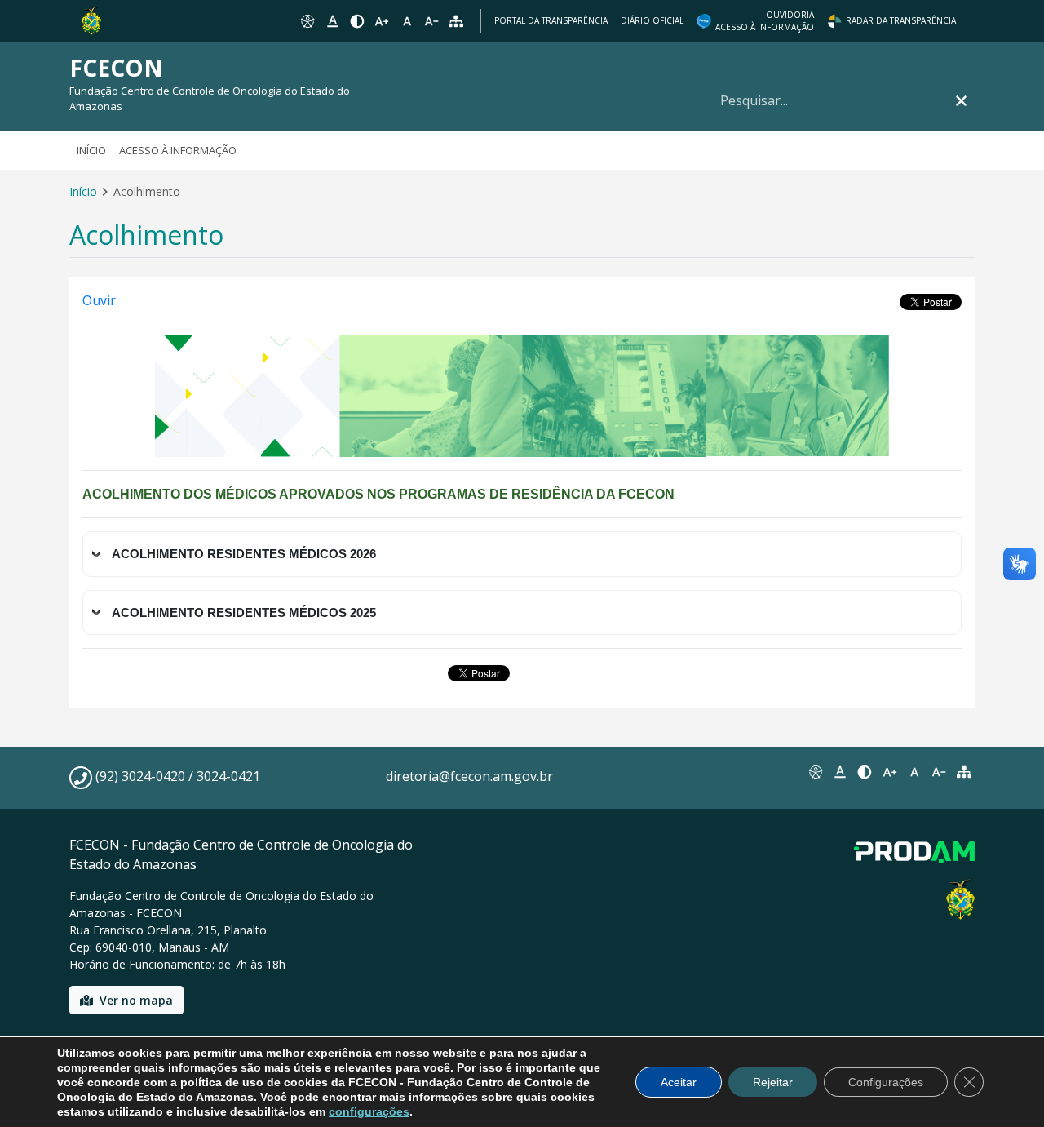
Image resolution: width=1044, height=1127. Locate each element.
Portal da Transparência (551, 20)
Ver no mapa (136, 1000)
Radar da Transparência (901, 20)
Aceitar (679, 1082)
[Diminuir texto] (431, 21)
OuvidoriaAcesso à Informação (764, 21)
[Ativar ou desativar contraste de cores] (357, 21)
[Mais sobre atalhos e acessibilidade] (814, 772)
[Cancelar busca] (961, 100)
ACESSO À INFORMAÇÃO (178, 150)
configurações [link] (369, 1111)
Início (91, 150)
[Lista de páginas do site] (964, 772)
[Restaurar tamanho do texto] (407, 21)
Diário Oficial (652, 20)
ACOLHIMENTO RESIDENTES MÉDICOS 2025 (244, 612)
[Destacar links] (332, 21)
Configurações (885, 1082)
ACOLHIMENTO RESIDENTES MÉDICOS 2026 (244, 554)
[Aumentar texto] (381, 21)
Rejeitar (773, 1082)
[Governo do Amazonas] (91, 20)
